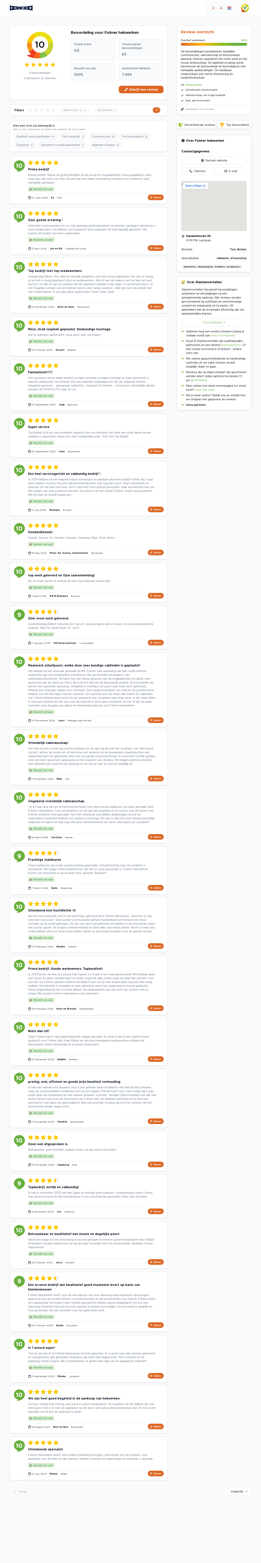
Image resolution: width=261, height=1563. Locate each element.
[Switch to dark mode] (221, 8)
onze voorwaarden (223, 335)
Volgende (237, 1491)
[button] (214, 404)
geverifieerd (199, 380)
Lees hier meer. (205, 389)
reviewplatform (231, 344)
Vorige (22, 1491)
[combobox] (75, 110)
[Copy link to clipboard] (213, 8)
